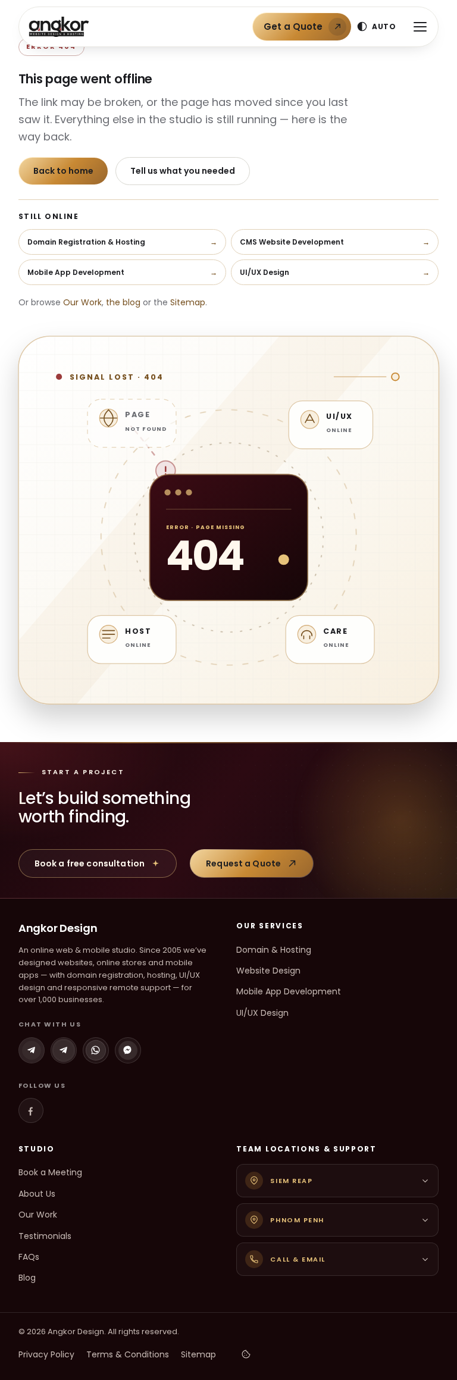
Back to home (63, 171)
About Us (36, 1194)
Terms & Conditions (127, 1354)
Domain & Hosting (273, 950)
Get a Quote (293, 26)
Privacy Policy (46, 1354)
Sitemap (187, 302)
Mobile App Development (288, 991)
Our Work (82, 302)
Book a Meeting (50, 1172)
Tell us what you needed (182, 171)
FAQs (28, 1257)
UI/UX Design (262, 1013)
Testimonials (44, 1236)
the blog (123, 302)
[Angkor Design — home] (59, 27)
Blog (27, 1278)
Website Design (268, 971)
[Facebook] (30, 1110)
